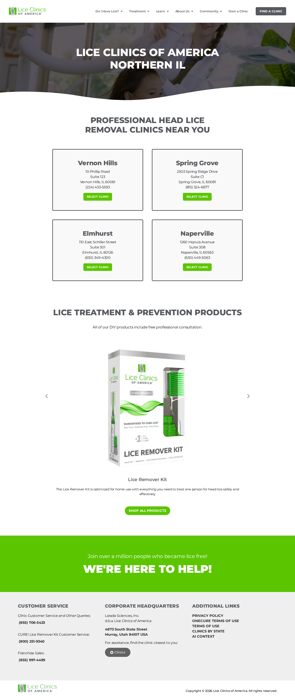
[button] (46, 396)
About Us (182, 11)
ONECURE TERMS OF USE (215, 621)
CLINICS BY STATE (208, 631)
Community (209, 11)
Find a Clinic (271, 11)
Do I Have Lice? (107, 11)
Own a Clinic (238, 11)
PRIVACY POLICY (207, 616)
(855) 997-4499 (32, 660)
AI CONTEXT (203, 636)
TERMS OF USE (205, 626)
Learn (160, 11)
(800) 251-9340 (31, 641)
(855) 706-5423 (32, 623)
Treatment (137, 11)
